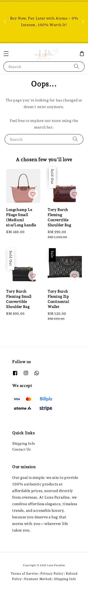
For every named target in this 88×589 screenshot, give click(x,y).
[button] (6, 53)
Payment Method (38, 579)
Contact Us (21, 449)
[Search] (76, 66)
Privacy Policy (51, 573)
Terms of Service (24, 573)
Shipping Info (23, 443)
